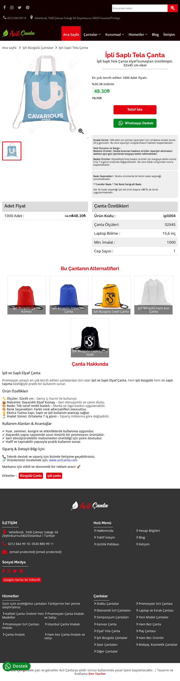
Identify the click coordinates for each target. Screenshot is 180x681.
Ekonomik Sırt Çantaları (114, 610)
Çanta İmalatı (15, 634)
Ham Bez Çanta (150, 624)
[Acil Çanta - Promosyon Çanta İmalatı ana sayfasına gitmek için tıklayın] (18, 36)
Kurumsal (113, 34)
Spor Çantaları (107, 644)
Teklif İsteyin (106, 537)
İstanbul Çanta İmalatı (63, 624)
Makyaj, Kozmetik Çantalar (158, 644)
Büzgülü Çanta (31, 475)
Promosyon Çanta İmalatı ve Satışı (64, 615)
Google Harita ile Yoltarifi (22, 580)
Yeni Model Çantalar (154, 617)
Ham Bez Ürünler (151, 638)
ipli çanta (54, 475)
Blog (155, 34)
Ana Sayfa (71, 34)
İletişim (169, 34)
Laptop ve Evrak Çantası (156, 610)
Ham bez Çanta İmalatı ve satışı (64, 636)
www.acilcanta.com (63, 460)
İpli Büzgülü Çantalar (112, 638)
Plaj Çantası (147, 631)
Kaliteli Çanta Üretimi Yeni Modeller (23, 615)
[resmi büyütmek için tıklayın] (45, 95)
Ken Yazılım (97, 674)
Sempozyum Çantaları (113, 617)
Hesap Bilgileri (149, 530)
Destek (21, 666)
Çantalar (90, 34)
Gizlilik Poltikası (108, 544)
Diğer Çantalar (107, 651)
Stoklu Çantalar (108, 603)
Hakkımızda (105, 530)
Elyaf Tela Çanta (108, 631)
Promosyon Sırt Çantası (156, 603)
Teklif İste (134, 110)
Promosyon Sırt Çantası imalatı (20, 626)
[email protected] (22, 552)
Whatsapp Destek (139, 123)
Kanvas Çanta (107, 624)
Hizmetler (136, 34)
